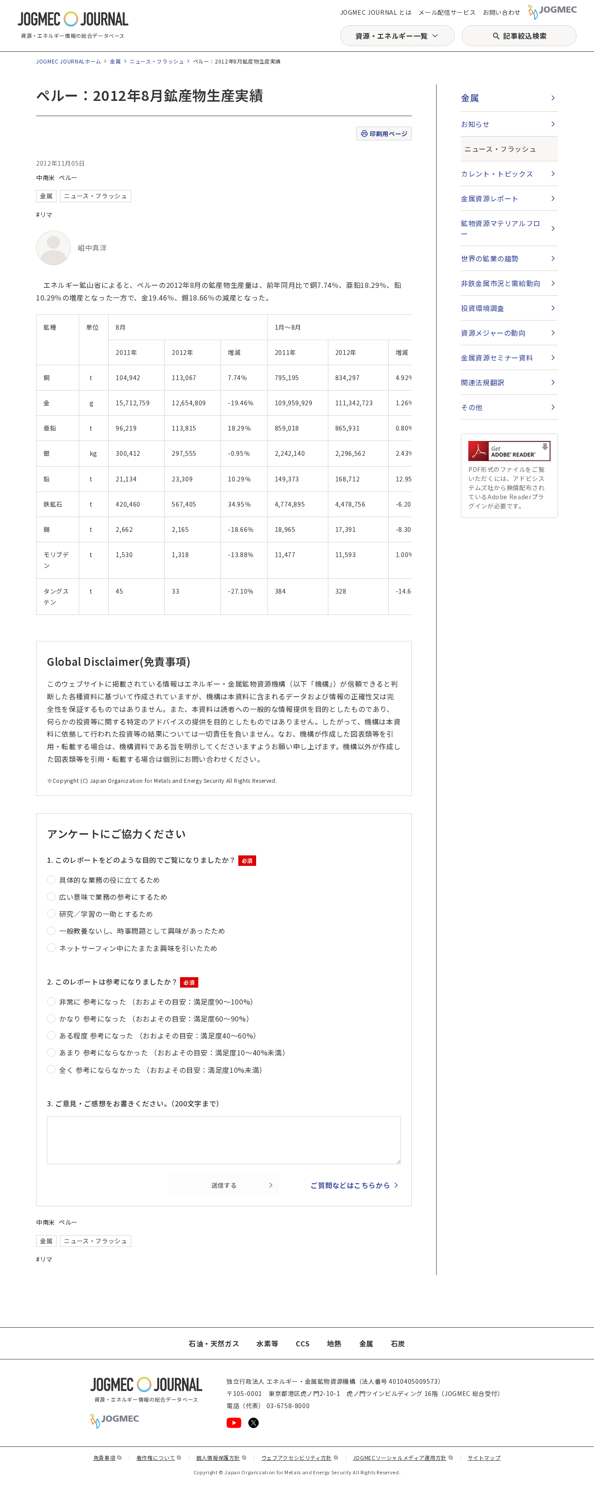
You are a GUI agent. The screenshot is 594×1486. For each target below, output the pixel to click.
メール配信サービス (447, 12)
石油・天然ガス (214, 1343)
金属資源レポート (490, 198)
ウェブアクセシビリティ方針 (300, 1457)
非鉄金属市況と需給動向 (501, 283)
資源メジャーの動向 (493, 332)
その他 (472, 407)
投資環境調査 (482, 308)
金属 (115, 61)
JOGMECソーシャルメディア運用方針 (403, 1457)
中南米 (45, 177)
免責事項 (107, 1457)
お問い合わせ (502, 12)
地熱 (334, 1343)
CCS (303, 1343)
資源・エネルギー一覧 (391, 35)
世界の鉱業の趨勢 (490, 258)
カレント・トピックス (497, 173)
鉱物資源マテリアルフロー (501, 228)
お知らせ (475, 124)
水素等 (267, 1343)
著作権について (159, 1457)
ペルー (68, 177)
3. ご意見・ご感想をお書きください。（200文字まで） (135, 1103)
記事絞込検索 (525, 35)
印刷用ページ (388, 133)
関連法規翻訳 (482, 382)
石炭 (398, 1343)
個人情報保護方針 (221, 1457)
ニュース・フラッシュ (157, 61)
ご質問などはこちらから (350, 1185)
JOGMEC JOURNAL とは (376, 12)
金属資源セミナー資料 (497, 357)
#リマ (44, 214)
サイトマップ (484, 1457)
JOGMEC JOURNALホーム (68, 61)
